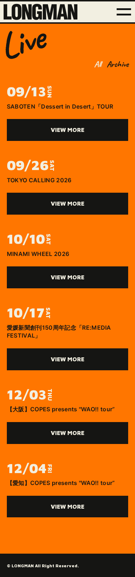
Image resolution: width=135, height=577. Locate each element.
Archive (118, 64)
